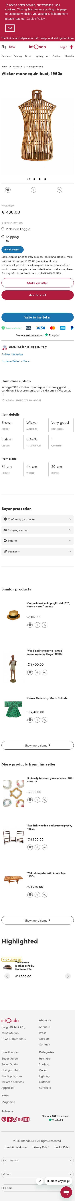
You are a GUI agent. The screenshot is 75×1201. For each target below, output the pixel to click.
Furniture (6, 56)
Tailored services (12, 1082)
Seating (18, 56)
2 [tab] (34, 179)
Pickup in (18, 229)
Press (42, 1033)
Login (63, 47)
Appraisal (7, 1087)
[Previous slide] (7, 976)
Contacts (45, 1044)
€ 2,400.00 (35, 711)
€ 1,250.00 (35, 886)
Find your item (10, 1070)
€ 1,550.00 (23, 976)
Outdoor (57, 56)
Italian (6, 439)
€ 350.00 (34, 791)
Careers (44, 1038)
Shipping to (12, 239)
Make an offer (37, 283)
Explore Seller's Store (15, 361)
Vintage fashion (35, 66)
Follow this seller (12, 354)
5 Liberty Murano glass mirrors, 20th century (50, 779)
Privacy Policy (41, 1147)
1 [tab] (28, 179)
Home (4, 66)
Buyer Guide (9, 1058)
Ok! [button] (10, 28)
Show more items (36, 745)
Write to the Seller (37, 317)
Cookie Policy (62, 1147)
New (12, 46)
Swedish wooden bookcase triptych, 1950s (49, 827)
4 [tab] (45, 179)
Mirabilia (69, 56)
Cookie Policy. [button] (36, 18)
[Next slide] (68, 976)
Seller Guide (9, 1064)
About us (44, 1027)
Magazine (8, 1102)
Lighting (39, 56)
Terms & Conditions (15, 1147)
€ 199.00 (33, 617)
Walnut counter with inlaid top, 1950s (46, 874)
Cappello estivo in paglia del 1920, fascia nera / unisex (48, 604)
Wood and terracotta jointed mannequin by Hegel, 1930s (44, 652)
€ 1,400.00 (35, 664)
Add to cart (37, 295)
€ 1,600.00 (35, 839)
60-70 (32, 439)
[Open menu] (4, 47)
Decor (28, 56)
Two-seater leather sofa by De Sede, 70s (24, 965)
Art (47, 56)
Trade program (11, 1076)
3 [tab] (39, 179)
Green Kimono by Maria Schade (47, 698)
